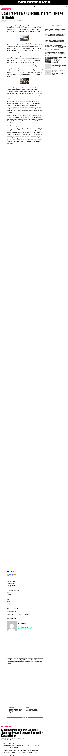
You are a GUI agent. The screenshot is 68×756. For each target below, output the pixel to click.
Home (34, 6)
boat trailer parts (26, 50)
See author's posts (24, 627)
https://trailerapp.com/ (13, 608)
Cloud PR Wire (10, 21)
